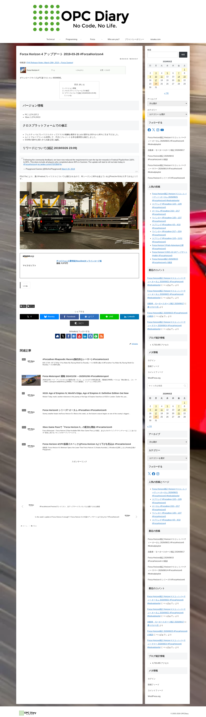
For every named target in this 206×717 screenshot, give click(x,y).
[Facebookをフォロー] (68, 336)
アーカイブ (152, 99)
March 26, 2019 (68, 169)
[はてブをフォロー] (74, 336)
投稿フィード (153, 366)
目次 (76, 84)
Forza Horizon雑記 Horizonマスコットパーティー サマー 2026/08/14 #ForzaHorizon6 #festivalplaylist (167, 168)
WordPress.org (154, 378)
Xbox (24, 306)
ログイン (151, 360)
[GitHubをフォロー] (90, 336)
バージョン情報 (70, 88)
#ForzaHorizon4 (30, 164)
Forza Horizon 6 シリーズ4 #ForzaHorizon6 (166, 178)
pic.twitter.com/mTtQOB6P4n (50, 164)
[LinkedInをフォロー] (84, 336)
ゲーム (32, 306)
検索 (149, 50)
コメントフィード (155, 372)
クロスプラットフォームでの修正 (76, 91)
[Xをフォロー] (63, 336)
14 (179, 77)
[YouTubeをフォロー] (79, 336)
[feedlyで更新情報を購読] (95, 336)
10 (156, 77)
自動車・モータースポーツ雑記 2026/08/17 (166, 150)
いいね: (69, 95)
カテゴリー (152, 110)
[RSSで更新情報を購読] (101, 336)
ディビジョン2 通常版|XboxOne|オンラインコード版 (79, 261)
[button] (79, 323)
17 (156, 80)
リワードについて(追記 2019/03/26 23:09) (80, 93)
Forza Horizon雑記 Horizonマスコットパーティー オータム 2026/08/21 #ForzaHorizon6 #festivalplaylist (167, 140)
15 (184, 77)
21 (179, 80)
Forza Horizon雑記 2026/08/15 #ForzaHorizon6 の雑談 (161, 157)
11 (162, 77)
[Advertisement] (79, 480)
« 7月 (166, 93)
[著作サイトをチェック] (57, 336)
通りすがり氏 (153, 307)
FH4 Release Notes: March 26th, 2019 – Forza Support (49, 63)
